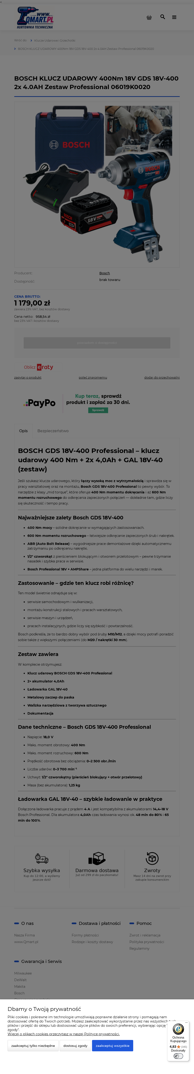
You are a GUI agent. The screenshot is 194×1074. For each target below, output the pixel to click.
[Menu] (186, 1024)
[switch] (178, 1056)
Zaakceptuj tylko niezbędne (33, 1046)
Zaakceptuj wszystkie (112, 1046)
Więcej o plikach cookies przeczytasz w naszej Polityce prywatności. (64, 1034)
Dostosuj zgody (75, 1046)
